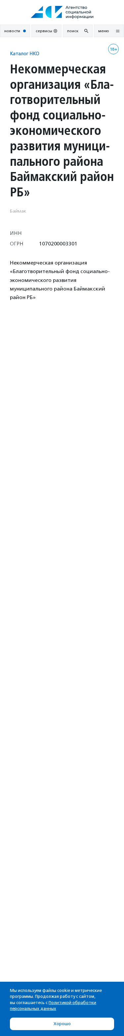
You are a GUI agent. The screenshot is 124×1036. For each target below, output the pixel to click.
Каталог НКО (24, 53)
